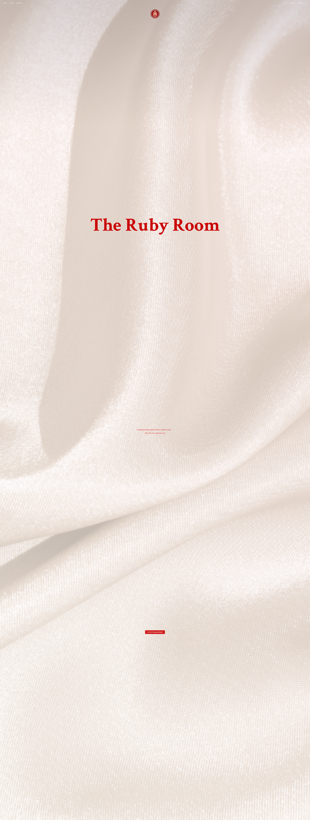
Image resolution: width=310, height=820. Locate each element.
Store (5, 3)
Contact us (19, 3)
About (11, 3)
